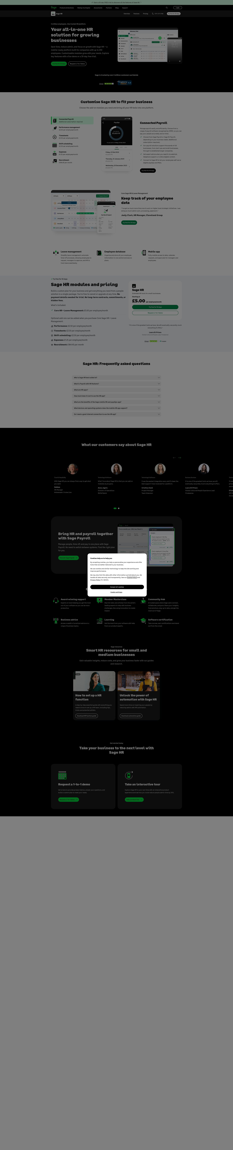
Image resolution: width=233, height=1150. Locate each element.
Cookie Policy (132, 577)
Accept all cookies (117, 587)
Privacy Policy (95, 580)
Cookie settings (116, 592)
